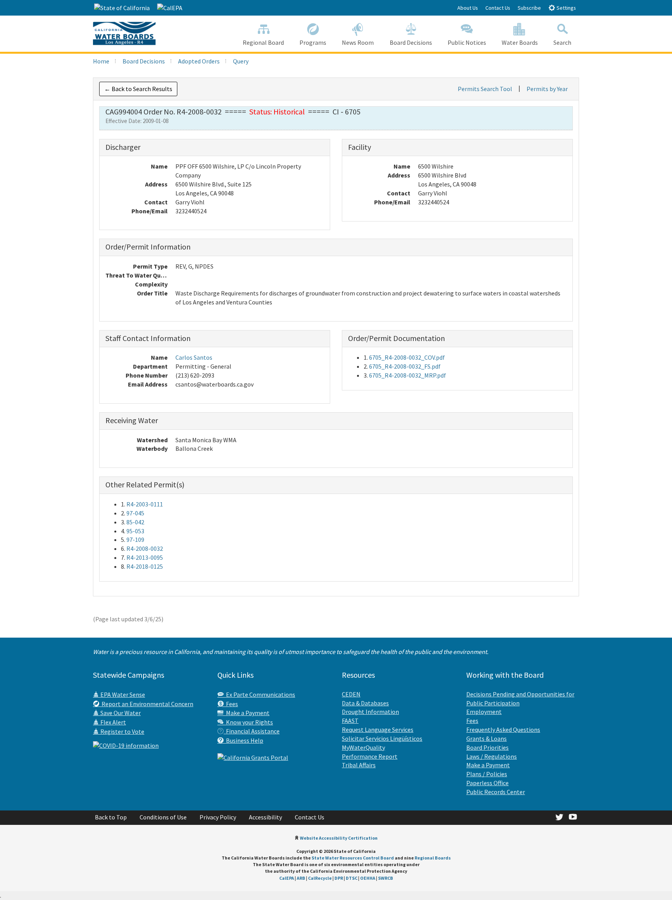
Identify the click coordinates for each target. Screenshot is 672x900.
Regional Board (263, 42)
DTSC (351, 878)
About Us (467, 7)
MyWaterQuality (363, 747)
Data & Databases (365, 703)
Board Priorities (487, 747)
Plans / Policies (486, 774)
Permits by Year (547, 89)
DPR (338, 878)
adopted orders (199, 61)
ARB (301, 878)
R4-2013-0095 (144, 557)
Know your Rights (248, 722)
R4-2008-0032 (144, 548)
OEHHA (367, 878)
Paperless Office (487, 783)
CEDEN (351, 694)
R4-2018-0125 (144, 566)
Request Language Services (377, 729)
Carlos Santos (193, 357)
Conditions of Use (163, 817)
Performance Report (369, 756)
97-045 (135, 513)
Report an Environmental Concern (146, 704)
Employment (484, 711)
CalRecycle (320, 878)
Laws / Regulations (491, 756)
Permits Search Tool (485, 89)
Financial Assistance (252, 731)
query (240, 61)
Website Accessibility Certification (339, 838)
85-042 (135, 522)
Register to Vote (121, 731)
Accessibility (265, 817)
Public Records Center (495, 792)
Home (101, 61)
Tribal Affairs (359, 765)
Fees (231, 704)
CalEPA (286, 878)
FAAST (350, 720)
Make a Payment (247, 713)
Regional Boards (433, 858)
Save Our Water (120, 713)
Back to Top (111, 817)
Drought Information (370, 711)
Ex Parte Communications (259, 694)
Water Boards (520, 42)
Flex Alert (112, 722)
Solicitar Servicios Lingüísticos (382, 738)
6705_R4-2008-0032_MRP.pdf (407, 375)
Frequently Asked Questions (503, 729)
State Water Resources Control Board (353, 858)
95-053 (135, 531)
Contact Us (497, 7)
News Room (358, 42)
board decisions (143, 61)
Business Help (243, 740)
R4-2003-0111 (144, 504)
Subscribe (529, 7)
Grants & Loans (486, 738)
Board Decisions (411, 42)
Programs (312, 42)
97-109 (135, 539)
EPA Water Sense (122, 694)
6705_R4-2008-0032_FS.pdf (405, 366)
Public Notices (467, 42)
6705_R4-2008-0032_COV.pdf (407, 357)
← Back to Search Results (138, 89)
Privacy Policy (218, 817)
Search (562, 42)
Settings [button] (565, 7)
